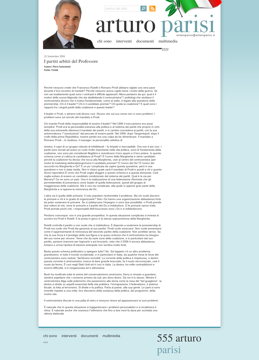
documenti (145, 41)
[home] (67, 23)
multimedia (168, 41)
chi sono (104, 41)
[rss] (152, 8)
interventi (124, 41)
